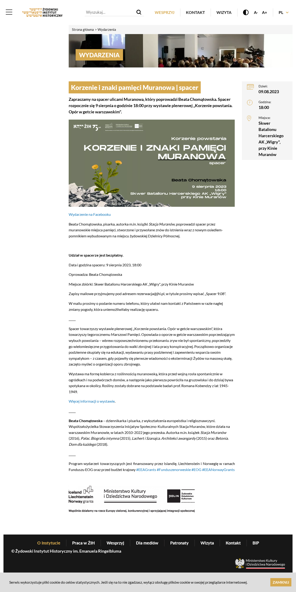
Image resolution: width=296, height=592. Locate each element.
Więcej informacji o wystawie (92, 401)
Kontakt (195, 12)
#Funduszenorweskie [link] (173, 469)
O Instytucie (48, 543)
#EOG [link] (196, 469)
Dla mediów (147, 543)
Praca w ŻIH (83, 543)
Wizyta (223, 12)
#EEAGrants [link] (146, 469)
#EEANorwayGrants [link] (218, 469)
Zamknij (281, 582)
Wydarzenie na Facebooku (90, 214)
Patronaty (179, 543)
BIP (256, 543)
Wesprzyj (164, 12)
